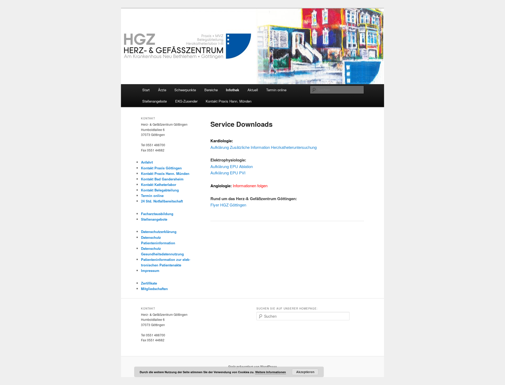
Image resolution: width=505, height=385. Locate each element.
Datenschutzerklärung (158, 231)
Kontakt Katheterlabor (158, 184)
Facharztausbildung (157, 213)
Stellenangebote (154, 101)
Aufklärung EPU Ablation (231, 166)
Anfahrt (147, 162)
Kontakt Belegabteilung (160, 190)
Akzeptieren (305, 371)
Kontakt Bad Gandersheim (162, 178)
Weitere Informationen (270, 372)
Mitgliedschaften (154, 288)
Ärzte (162, 89)
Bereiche (211, 89)
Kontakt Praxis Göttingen (161, 167)
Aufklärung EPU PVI (227, 172)
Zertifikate (149, 283)
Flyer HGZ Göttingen (228, 204)
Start (146, 89)
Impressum (150, 270)
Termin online (276, 89)
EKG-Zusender (186, 101)
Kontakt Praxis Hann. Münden (228, 101)
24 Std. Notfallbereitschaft (162, 201)
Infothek (232, 89)
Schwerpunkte (185, 89)
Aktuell (253, 89)
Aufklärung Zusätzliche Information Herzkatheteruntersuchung (263, 147)
